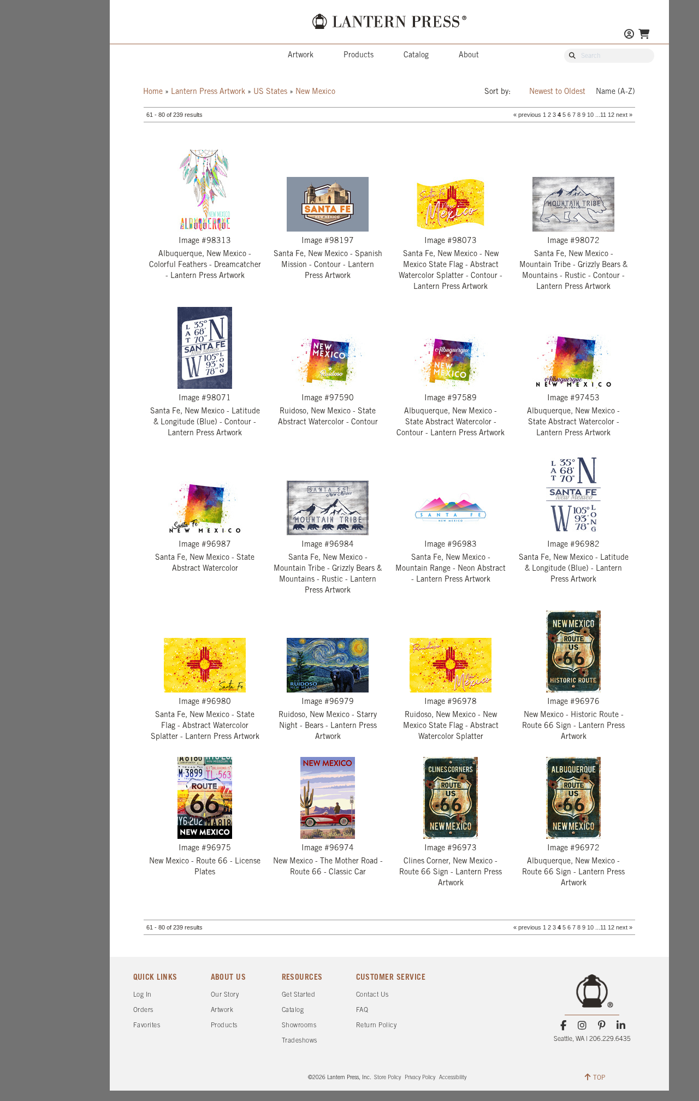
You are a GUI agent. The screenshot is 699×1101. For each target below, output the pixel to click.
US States (270, 92)
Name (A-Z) (615, 92)
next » (624, 114)
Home (153, 92)
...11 (600, 114)
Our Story (225, 995)
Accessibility (452, 1077)
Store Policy (387, 1077)
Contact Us (372, 995)
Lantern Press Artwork (208, 92)
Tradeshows (299, 1041)
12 (611, 114)
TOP (599, 1078)
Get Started (299, 995)
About (469, 55)
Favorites (147, 1025)
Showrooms (299, 1025)
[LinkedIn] (620, 1026)
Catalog (416, 55)
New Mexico (315, 92)
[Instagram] (582, 1026)
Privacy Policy (420, 1077)
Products (358, 55)
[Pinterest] (601, 1026)
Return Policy (376, 1025)
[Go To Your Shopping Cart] (643, 35)
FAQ (362, 1010)
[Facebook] (563, 1026)
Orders (143, 1010)
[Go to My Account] (629, 35)
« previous (527, 114)
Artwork (300, 55)
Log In (142, 995)
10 (590, 114)
